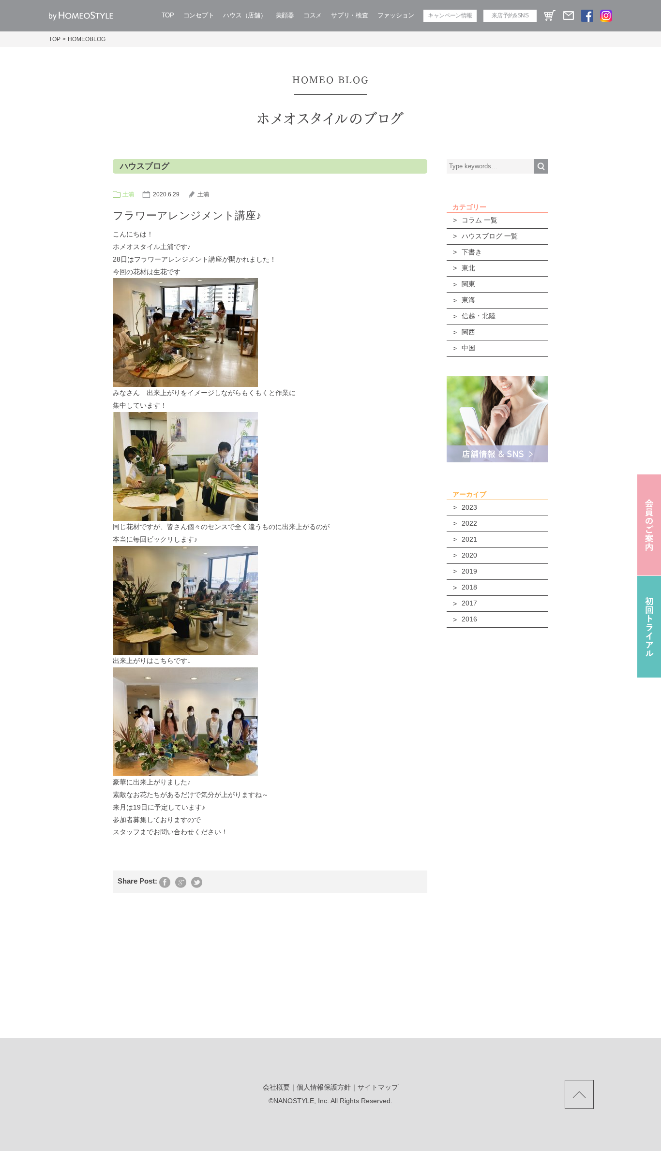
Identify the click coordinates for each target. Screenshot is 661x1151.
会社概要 (276, 1087)
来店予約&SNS (510, 15)
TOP (168, 15)
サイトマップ (378, 1087)
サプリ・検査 (349, 15)
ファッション (395, 15)
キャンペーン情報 (450, 15)
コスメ (312, 15)
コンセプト (198, 15)
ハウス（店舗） (244, 15)
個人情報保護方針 (324, 1087)
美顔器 (285, 15)
